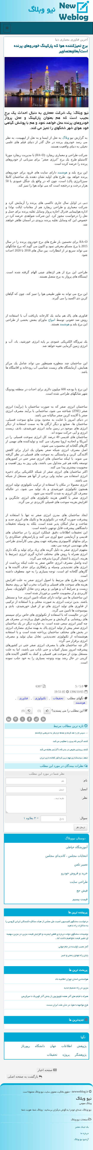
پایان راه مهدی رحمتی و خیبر (74, 955)
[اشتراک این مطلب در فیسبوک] (29, 719)
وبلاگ (65, 137)
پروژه (66, 1054)
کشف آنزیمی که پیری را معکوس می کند (70, 741)
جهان (53, 1046)
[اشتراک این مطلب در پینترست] (16, 719)
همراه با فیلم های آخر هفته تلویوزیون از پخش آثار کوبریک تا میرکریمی (54, 996)
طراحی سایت (79, 882)
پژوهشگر (81, 1054)
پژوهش (82, 1046)
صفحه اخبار (45, 1070)
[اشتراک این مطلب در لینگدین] (9, 719)
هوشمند (62, 172)
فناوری (23, 698)
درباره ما (84, 1133)
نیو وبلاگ (41, 9)
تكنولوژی (40, 698)
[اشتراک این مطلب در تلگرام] (36, 719)
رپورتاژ (25, 1046)
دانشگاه (40, 1046)
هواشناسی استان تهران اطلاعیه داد (71, 979)
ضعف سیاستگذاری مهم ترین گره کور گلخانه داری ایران (64, 758)
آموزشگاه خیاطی (77, 847)
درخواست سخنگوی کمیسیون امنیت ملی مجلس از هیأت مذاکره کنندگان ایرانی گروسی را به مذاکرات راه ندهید (46, 923)
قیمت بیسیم (80, 899)
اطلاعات (66, 1046)
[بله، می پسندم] (47, 710)
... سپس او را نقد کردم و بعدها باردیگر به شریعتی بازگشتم (61, 733)
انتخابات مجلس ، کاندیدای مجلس (66, 856)
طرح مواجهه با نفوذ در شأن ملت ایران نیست (67, 1005)
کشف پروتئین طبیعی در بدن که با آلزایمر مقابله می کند (64, 749)
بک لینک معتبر (82, 1127)
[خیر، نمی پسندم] (29, 710)
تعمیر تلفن (81, 864)
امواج (51, 320)
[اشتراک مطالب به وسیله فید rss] (43, 719)
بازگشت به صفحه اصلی (23, 1076)
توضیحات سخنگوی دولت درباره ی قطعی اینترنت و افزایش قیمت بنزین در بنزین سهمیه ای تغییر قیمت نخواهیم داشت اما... (47, 936)
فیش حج (82, 890)
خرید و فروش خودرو (74, 873)
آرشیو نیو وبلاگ (81, 1139)
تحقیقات (58, 698)
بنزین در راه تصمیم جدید (76, 987)
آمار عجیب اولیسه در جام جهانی (73, 946)
